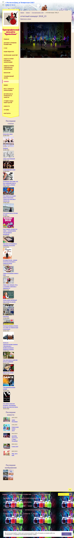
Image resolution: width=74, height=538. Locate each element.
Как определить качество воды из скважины (10, 360)
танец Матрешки (15, 420)
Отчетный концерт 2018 (38, 12)
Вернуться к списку (25, 19)
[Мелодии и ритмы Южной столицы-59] (11, 472)
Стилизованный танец (9, 170)
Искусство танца (8, 134)
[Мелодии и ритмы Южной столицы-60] (5, 472)
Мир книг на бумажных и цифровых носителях (10, 244)
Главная (22, 12)
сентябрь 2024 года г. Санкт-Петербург (15, 438)
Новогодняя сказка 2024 (15, 428)
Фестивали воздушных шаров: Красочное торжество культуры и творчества (9, 198)
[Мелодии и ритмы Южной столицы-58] (5, 477)
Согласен (67, 534)
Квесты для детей (8, 372)
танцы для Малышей (9, 158)
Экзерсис (5, 148)
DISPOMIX (6, 316)
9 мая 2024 (15, 446)
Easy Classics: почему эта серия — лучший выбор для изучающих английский (10, 231)
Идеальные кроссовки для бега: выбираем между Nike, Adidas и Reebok (10, 183)
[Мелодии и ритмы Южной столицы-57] (10, 477)
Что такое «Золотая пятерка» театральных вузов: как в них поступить (10, 405)
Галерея (28, 12)
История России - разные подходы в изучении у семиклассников (10, 261)
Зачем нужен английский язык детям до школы (10, 301)
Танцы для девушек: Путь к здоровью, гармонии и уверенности (10, 286)
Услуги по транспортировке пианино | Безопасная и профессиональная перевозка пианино (10, 346)
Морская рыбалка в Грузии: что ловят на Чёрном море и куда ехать (10, 327)
